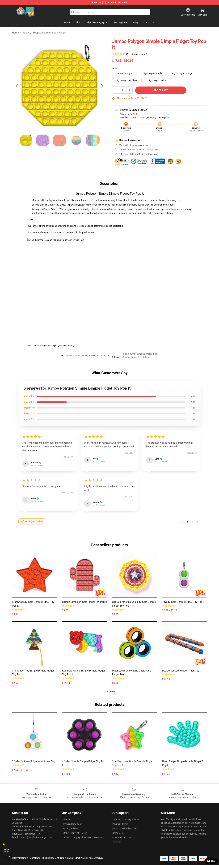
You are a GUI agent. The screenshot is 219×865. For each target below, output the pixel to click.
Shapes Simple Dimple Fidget (49, 32)
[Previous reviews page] (182, 522)
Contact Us (117, 833)
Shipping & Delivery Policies (125, 819)
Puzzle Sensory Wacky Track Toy (180, 670)
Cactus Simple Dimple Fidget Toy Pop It (84, 601)
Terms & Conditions (72, 824)
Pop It (25, 32)
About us (67, 819)
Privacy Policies (70, 828)
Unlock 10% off (6, 851)
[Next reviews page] (198, 522)
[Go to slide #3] (59, 140)
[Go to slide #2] (43, 140)
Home (15, 32)
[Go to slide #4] (76, 140)
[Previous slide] (17, 85)
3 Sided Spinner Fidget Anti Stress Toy (33, 761)
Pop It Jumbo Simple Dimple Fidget (140, 354)
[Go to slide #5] (93, 140)
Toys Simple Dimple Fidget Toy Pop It (183, 601)
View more (109, 691)
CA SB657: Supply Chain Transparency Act (84, 837)
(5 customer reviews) (136, 54)
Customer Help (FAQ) (122, 837)
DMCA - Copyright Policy (75, 833)
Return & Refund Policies (124, 828)
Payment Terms (120, 824)
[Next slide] (102, 85)
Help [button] (213, 861)
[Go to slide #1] (26, 140)
